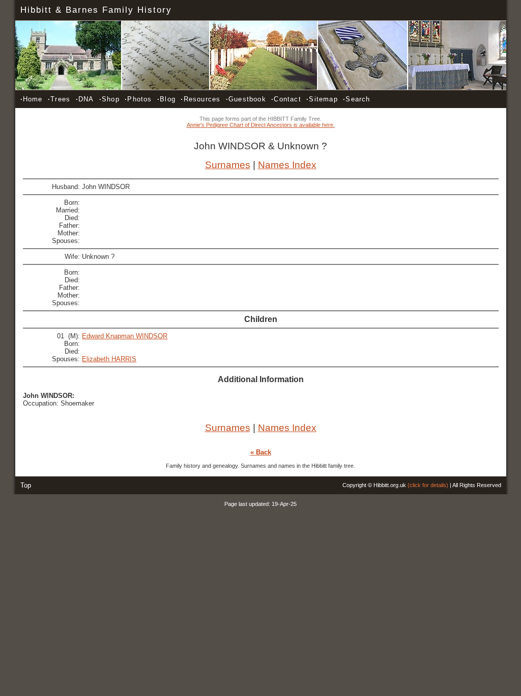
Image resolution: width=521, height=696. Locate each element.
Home (31, 99)
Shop (109, 99)
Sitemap (322, 99)
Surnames (227, 164)
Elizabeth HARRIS (109, 359)
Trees (59, 99)
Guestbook (246, 99)
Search (356, 99)
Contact (286, 99)
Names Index (287, 164)
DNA (85, 99)
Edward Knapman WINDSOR (124, 336)
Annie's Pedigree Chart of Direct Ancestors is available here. (261, 125)
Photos (138, 99)
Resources (200, 99)
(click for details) (428, 485)
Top (25, 485)
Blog (166, 99)
